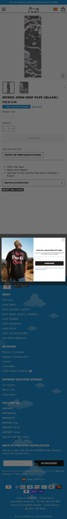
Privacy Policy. (43, 269)
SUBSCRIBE (49, 263)
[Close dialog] (63, 239)
